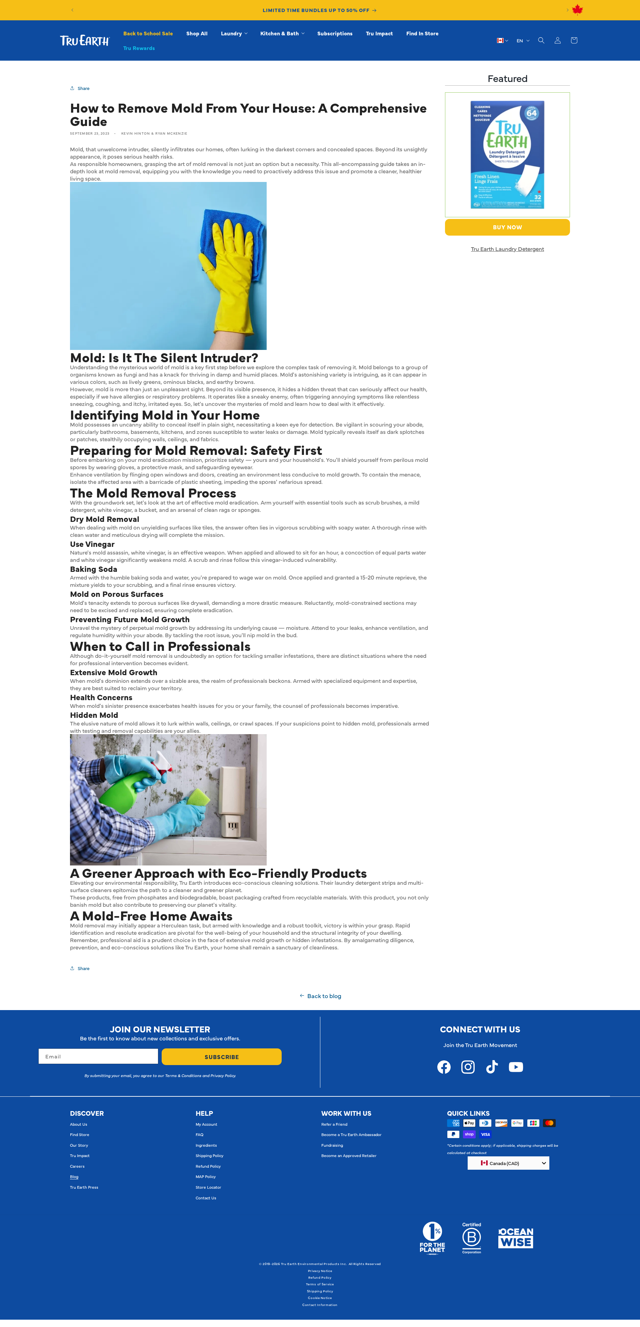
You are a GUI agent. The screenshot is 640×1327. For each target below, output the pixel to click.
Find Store (79, 1134)
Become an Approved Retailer (349, 1155)
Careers (77, 1166)
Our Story (79, 1145)
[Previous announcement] (72, 10)
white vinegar (148, 552)
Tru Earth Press (84, 1187)
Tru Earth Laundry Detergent (507, 249)
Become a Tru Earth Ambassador (351, 1134)
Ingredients (206, 1145)
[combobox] (508, 1163)
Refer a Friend (334, 1124)
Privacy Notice (320, 1270)
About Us (78, 1124)
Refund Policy (208, 1166)
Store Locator (208, 1187)
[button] (234, 33)
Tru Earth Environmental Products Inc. (314, 1263)
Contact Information (320, 1304)
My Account (206, 1124)
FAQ (199, 1134)
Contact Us (206, 1197)
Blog (74, 1176)
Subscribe (222, 1057)
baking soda (146, 577)
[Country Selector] (503, 40)
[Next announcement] (567, 10)
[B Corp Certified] (471, 1238)
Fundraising (332, 1145)
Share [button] (84, 88)
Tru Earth (190, 882)
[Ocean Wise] (515, 1238)
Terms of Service (320, 1284)
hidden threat (319, 389)
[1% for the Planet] (432, 1238)
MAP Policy (206, 1176)
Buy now (507, 227)
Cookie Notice (320, 1297)
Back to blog (324, 995)
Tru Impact (80, 1155)
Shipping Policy (209, 1155)
